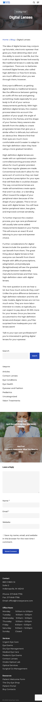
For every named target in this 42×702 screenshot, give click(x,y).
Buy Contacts (9, 689)
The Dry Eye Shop (11, 683)
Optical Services (10, 665)
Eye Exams (8, 645)
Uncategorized (20, 12)
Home (5, 40)
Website (6, 522)
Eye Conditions (10, 380)
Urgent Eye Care (11, 642)
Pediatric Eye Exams (12, 655)
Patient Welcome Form (14, 679)
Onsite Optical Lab (11, 662)
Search (6, 351)
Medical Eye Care (11, 652)
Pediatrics (7, 392)
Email (6, 511)
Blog (12, 40)
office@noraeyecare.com (21, 601)
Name (6, 501)
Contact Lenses (10, 376)
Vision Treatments (11, 401)
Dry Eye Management (13, 649)
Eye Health (8, 384)
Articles (6, 372)
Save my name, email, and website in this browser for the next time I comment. (20, 538)
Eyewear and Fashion (13, 388)
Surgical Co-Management (15, 669)
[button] (38, 2)
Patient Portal (9, 686)
